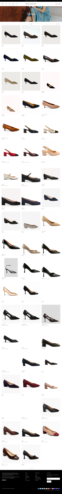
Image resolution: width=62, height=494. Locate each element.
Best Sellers (27, 476)
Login (36, 474)
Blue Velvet (5, 488)
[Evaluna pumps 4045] (51, 104)
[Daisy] (51, 197)
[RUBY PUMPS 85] (11, 267)
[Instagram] (5, 480)
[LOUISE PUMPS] (51, 337)
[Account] (56, 3)
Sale (26, 478)
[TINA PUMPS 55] (11, 314)
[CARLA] (31, 430)
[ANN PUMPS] (31, 360)
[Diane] (11, 290)
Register (36, 476)
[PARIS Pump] (31, 407)
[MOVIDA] (11, 337)
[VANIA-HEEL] (51, 174)
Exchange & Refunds (38, 478)
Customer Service (37, 477)
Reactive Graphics (12, 488)
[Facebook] (4, 480)
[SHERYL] (51, 384)
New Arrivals (27, 477)
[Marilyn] (31, 267)
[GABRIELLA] (51, 81)
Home (26, 474)
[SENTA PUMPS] (51, 221)
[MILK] (11, 34)
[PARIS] (31, 127)
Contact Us (36, 480)
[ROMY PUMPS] (31, 244)
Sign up (49, 481)
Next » (32, 468)
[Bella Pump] (31, 453)
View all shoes (27, 480)
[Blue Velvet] (31, 3)
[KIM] (51, 360)
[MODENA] (11, 174)
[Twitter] (2, 480)
